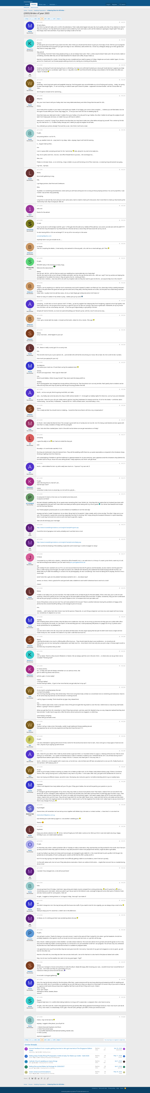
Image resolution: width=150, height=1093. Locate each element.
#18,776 (123, 539)
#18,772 (123, 463)
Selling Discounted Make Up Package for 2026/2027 (46, 1066)
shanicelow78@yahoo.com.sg (46, 815)
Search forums (34, 7)
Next (58, 19)
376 (42, 19)
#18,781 (123, 651)
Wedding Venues (47, 1052)
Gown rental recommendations (40, 1072)
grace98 (31, 1068)
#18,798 (123, 979)
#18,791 (123, 841)
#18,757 (123, 169)
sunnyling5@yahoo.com (44, 236)
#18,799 (123, 997)
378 (49, 19)
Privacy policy (111, 1088)
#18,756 (123, 130)
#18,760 (123, 243)
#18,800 (123, 1017)
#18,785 (123, 736)
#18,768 (123, 389)
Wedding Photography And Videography (50, 1057)
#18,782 (123, 666)
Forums (33, 4)
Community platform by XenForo (75, 1091)
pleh (30, 1062)
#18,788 (123, 781)
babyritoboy (32, 1052)
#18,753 (123, 65)
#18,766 (123, 344)
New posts (26, 7)
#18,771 (123, 434)
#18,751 (123, 22)
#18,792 (123, 868)
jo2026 (30, 1057)
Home (27, 4)
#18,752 (123, 40)
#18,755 (123, 95)
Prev (27, 19)
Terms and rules (103, 1088)
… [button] (32, 19)
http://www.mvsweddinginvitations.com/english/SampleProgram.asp (58, 527)
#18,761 (123, 258)
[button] (47, 4)
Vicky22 (120, 1062)
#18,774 (123, 494)
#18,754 (123, 80)
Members (52, 4)
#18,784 (123, 721)
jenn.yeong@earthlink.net (77, 562)
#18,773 (123, 478)
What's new (42, 4)
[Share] (119, 22)
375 (39, 19)
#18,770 (123, 420)
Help (117, 1088)
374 (35, 19)
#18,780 (123, 636)
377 (45, 19)
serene (27, 16)
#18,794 (123, 900)
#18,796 (123, 930)
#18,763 (123, 300)
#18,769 (123, 405)
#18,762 (123, 283)
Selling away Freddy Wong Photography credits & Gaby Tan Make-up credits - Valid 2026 (59, 1056)
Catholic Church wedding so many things (43, 1061)
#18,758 (123, 205)
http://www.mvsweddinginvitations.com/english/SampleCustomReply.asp (59, 542)
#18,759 (123, 220)
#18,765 (123, 330)
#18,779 (123, 617)
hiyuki (30, 1073)
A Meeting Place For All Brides (46, 1062)
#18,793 (123, 882)
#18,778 (123, 588)
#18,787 (123, 767)
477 (54, 19)
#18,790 (123, 826)
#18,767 (123, 362)
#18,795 (123, 915)
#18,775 (123, 524)
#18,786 (123, 751)
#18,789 (123, 804)
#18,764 (123, 315)
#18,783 (123, 687)
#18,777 (123, 554)
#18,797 (123, 962)
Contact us (94, 1088)
